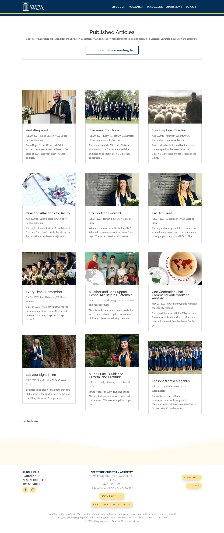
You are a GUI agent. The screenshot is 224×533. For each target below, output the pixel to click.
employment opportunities (112, 504)
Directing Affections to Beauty (48, 213)
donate (194, 485)
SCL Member (31, 484)
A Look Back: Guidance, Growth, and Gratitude (106, 375)
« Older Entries (30, 421)
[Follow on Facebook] (25, 490)
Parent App (31, 476)
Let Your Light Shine (41, 375)
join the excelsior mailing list (112, 50)
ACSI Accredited (34, 480)
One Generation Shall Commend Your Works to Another (170, 295)
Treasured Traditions (104, 130)
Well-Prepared (37, 130)
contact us (112, 496)
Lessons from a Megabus (171, 381)
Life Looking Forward (105, 213)
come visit (191, 477)
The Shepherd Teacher (169, 130)
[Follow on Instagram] (33, 490)
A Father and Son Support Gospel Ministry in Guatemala (110, 293)
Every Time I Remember (44, 292)
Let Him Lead (162, 213)
